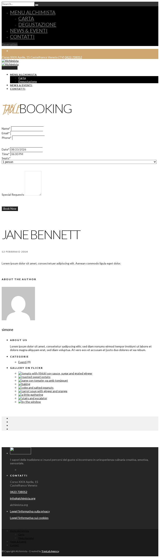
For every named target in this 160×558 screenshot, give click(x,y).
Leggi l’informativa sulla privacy (30, 511)
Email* (6, 133)
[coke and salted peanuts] (36, 387)
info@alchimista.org (22, 498)
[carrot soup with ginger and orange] (42, 391)
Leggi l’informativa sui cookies (29, 518)
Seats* (6, 158)
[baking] (24, 384)
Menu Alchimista (32, 12)
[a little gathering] (30, 394)
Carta (26, 18)
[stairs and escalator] (32, 398)
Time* (6, 154)
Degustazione (37, 24)
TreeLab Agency (50, 551)
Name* (6, 128)
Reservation (10, 44)
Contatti (22, 36)
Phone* (6, 137)
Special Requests (13, 194)
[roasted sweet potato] (34, 377)
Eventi (22, 362)
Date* (5, 149)
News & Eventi (29, 30)
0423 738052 (73, 57)
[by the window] (29, 401)
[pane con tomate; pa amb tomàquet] (43, 380)
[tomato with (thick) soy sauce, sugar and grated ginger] (55, 373)
